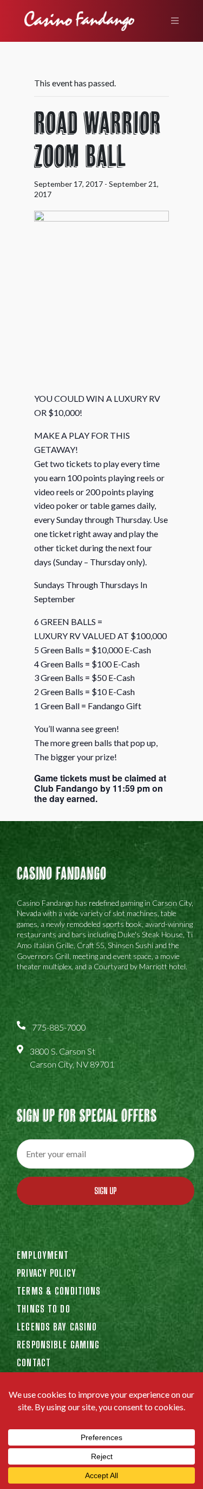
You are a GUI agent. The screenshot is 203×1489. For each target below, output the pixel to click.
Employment (43, 1255)
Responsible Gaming (58, 1345)
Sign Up (105, 1190)
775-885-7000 (59, 1027)
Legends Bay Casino (57, 1327)
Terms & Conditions (59, 1291)
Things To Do (43, 1309)
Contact (34, 1362)
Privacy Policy (46, 1273)
